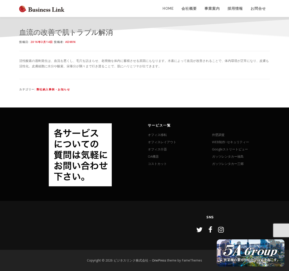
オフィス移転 (157, 135)
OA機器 (153, 156)
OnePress (159, 260)
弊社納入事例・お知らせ (53, 89)
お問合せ (258, 8)
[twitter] (199, 229)
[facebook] (210, 229)
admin (70, 42)
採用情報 (235, 8)
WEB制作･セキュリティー (230, 142)
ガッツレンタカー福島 (228, 156)
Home (168, 8)
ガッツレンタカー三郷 (228, 163)
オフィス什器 (157, 149)
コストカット (157, 163)
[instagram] (221, 229)
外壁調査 (218, 135)
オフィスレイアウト (162, 142)
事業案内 (212, 8)
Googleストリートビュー (230, 149)
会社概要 (189, 8)
